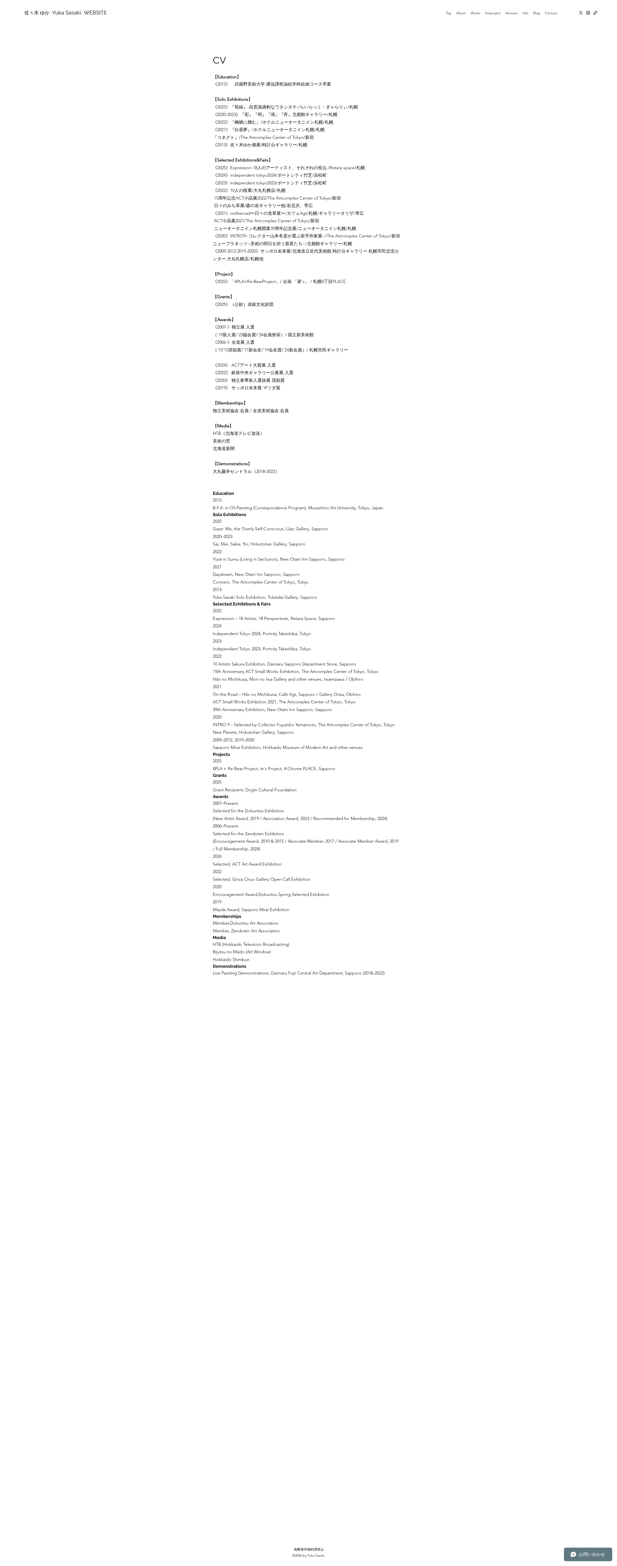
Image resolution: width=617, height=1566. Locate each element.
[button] (461, 13)
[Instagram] (588, 12)
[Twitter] (580, 12)
